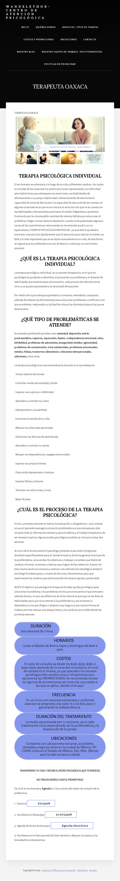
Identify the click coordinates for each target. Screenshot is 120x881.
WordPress (82, 870)
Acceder (93, 870)
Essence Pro (47, 870)
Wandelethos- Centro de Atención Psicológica (28, 12)
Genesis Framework (66, 870)
